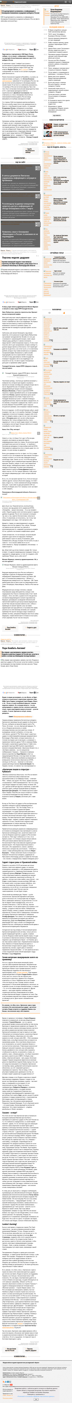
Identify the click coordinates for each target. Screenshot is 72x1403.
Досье (57, 6)
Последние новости (56, 27)
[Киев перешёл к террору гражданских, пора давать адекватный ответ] (48, 416)
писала (20, 1323)
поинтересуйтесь (8, 1327)
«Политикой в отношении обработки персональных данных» (35, 1396)
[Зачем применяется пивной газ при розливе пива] (48, 402)
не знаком (24, 69)
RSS (4, 1382)
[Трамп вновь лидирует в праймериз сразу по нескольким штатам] (48, 219)
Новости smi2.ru (6, 639)
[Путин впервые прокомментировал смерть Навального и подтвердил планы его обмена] (48, 160)
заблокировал (7, 81)
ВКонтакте (8, 1382)
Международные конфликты (23, 716)
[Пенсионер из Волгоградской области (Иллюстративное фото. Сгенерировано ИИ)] (20, 499)
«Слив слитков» (22, 972)
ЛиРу (10, 1382)
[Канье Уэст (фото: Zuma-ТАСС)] (20, 433)
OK (36, 1399)
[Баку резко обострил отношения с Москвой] (48, 362)
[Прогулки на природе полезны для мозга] (48, 274)
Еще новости (56, 115)
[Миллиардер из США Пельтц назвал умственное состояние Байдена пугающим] (48, 201)
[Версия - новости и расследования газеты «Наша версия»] (5, 3)
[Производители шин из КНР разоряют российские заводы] (48, 349)
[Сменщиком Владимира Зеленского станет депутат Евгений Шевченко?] (48, 288)
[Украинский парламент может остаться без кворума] (48, 262)
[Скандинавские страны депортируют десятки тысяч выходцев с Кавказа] (48, 460)
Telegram (6, 1382)
